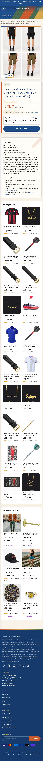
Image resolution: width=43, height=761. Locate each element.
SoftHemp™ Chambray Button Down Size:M (10, 604)
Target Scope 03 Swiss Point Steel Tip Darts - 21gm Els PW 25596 (31, 257)
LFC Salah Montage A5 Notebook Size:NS (10, 464)
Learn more (34, 112)
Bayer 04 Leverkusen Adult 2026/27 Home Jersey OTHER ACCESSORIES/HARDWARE (12, 227)
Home (3, 21)
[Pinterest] (28, 666)
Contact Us (6, 697)
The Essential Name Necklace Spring (29, 493)
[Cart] (39, 9)
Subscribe (35, 738)
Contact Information (9, 728)
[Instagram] (9, 666)
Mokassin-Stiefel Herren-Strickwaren (11, 534)
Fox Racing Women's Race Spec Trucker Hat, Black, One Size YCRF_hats (11, 569)
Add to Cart (21, 128)
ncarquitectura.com (22, 8)
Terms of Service (7, 721)
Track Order (6, 704)
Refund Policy (7, 714)
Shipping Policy (7, 724)
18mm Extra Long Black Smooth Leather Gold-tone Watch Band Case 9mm (12, 257)
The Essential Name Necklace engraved (10, 404)
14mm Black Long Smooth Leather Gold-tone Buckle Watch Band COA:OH (30, 286)
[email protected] (12, 190)
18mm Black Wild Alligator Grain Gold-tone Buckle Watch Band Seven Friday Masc (12, 375)
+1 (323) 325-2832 (8, 680)
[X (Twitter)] (24, 666)
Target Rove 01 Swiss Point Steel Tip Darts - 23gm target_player (31, 464)
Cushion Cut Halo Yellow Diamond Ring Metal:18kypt (31, 604)
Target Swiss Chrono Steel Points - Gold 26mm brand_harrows (31, 434)
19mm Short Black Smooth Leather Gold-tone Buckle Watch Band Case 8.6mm (12, 434)
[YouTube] (14, 666)
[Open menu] (3, 9)
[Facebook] (4, 666)
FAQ (3, 701)
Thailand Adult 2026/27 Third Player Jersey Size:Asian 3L (30, 375)
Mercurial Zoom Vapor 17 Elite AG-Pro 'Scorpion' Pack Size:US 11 (30, 316)
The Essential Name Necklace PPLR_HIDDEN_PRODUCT (30, 227)
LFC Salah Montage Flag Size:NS (11, 493)
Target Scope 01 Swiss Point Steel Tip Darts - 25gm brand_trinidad (29, 346)
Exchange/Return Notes (12, 178)
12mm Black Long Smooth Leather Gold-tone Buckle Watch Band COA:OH (11, 286)
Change (36, 118)
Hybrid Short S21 (28, 568)
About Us (5, 694)
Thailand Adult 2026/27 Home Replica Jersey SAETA (11, 346)
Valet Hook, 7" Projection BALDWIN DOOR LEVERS (30, 534)
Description (8, 142)
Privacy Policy (7, 717)
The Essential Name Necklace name (10, 316)
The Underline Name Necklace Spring (29, 404)
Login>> (10, 545)
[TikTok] (19, 666)
